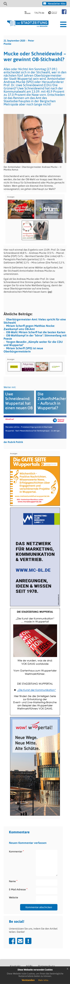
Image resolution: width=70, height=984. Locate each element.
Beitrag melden (28, 941)
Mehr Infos (43, 980)
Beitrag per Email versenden (20, 941)
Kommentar (16, 851)
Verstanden (28, 980)
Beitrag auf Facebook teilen (12, 941)
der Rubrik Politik (13, 442)
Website (13, 897)
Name (13, 881)
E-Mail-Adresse (18, 889)
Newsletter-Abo (57, 3)
